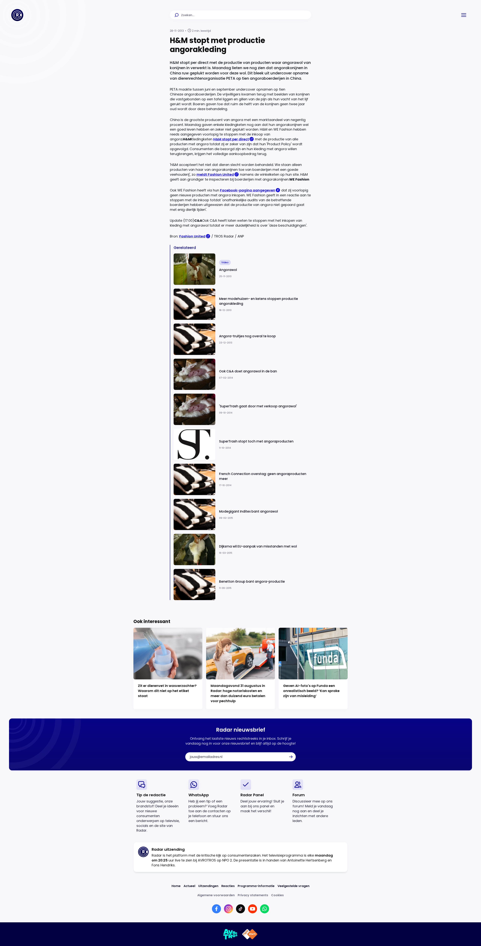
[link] (159, 806)
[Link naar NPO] (250, 934)
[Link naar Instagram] (228, 908)
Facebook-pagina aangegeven (247, 190)
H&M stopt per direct (231, 139)
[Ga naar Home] (17, 15)
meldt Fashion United (215, 174)
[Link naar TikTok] (240, 908)
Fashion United (192, 236)
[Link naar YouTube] (252, 908)
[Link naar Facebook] (216, 908)
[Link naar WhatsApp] (264, 908)
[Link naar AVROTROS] (230, 934)
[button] (464, 15)
